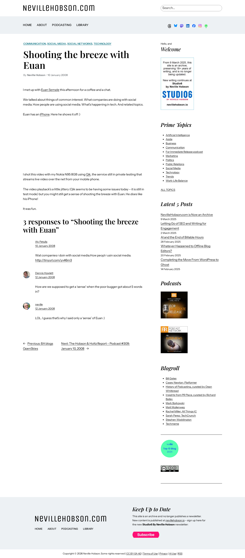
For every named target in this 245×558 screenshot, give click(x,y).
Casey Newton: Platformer (181, 382)
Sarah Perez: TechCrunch (181, 415)
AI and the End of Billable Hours (182, 237)
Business (171, 143)
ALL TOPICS (168, 189)
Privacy (163, 553)
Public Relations (175, 164)
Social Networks (79, 43)
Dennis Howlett (44, 273)
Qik (88, 174)
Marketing (172, 156)
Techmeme (172, 423)
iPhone (45, 114)
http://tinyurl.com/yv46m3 (53, 260)
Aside (169, 139)
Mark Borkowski (175, 403)
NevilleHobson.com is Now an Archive (187, 214)
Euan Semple (50, 90)
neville (39, 304)
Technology (102, 43)
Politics (170, 160)
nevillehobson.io (175, 520)
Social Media (56, 43)
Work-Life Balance (177, 180)
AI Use (172, 553)
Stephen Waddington (179, 419)
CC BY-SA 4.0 (133, 553)
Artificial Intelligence (178, 135)
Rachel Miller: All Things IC (181, 411)
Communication (34, 43)
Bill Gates (171, 378)
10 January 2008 (45, 245)
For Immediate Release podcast (184, 151)
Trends (170, 176)
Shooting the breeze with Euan (76, 59)
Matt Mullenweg (175, 407)
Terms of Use (150, 553)
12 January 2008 (45, 277)
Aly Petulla (41, 241)
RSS (180, 553)
